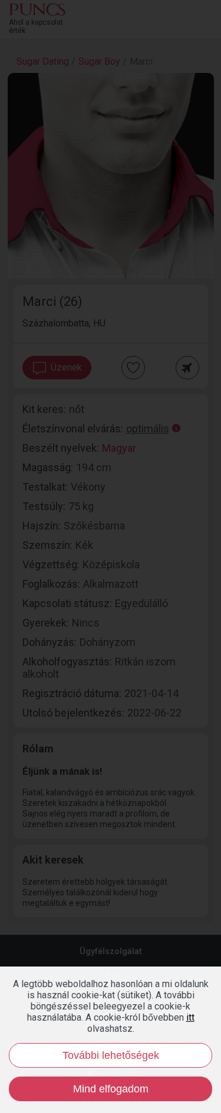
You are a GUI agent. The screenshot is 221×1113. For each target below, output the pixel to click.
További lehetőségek (110, 1055)
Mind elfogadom (111, 1089)
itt (190, 1017)
